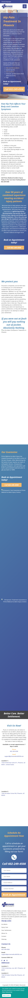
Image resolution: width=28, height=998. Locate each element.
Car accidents (10, 72)
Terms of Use (9, 992)
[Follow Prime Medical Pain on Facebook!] (1, 960)
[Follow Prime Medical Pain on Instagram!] (7, 960)
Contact (3, 936)
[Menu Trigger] (25, 6)
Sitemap (3, 939)
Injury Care (4, 927)
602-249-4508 (5, 949)
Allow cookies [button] (6, 995)
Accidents (4, 924)
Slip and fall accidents (12, 68)
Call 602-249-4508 (14, 89)
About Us (4, 933)
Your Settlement (6, 930)
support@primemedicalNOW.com (11, 954)
